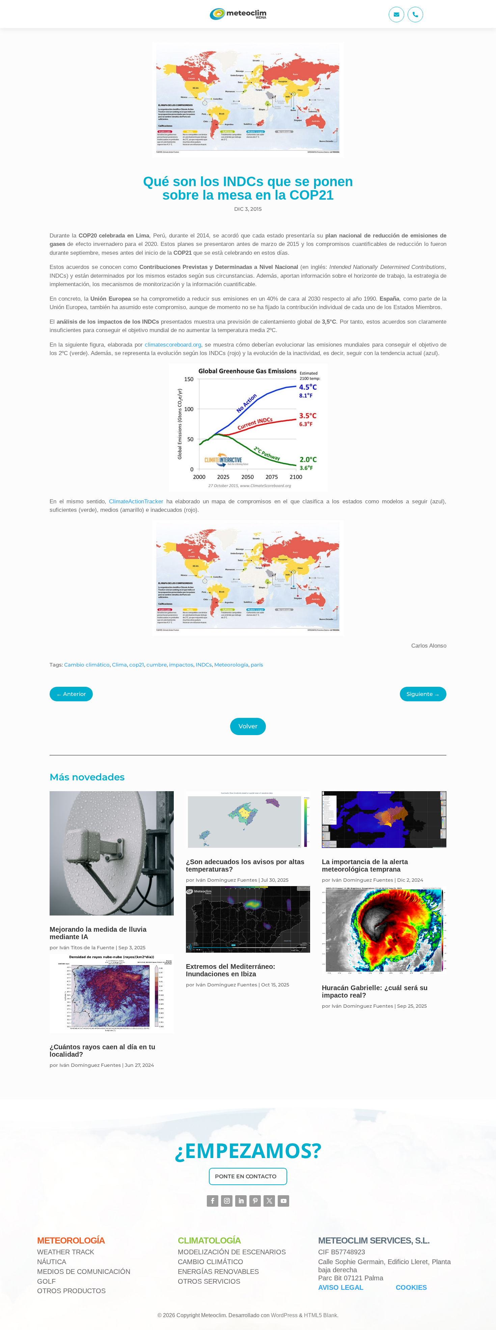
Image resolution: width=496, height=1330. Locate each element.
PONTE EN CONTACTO (245, 1176)
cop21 (136, 664)
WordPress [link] (284, 1315)
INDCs (204, 664)
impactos (181, 664)
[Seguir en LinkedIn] (241, 1201)
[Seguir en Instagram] (226, 1201)
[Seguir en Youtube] (283, 1201)
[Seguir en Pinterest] (255, 1201)
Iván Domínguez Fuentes (90, 1065)
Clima (119, 664)
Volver (248, 726)
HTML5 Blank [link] (320, 1315)
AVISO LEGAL (340, 1287)
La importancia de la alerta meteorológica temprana (365, 865)
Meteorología (231, 664)
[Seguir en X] (269, 1201)
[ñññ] (396, 20)
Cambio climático (87, 664)
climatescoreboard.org (173, 345)
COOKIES (411, 1287)
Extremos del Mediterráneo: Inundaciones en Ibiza (230, 970)
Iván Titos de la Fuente (86, 948)
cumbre (156, 664)
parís (257, 664)
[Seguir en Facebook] (212, 1201)
